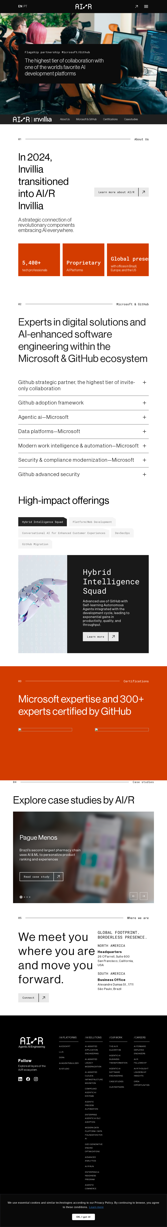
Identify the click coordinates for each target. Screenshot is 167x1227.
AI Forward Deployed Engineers (140, 1050)
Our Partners (116, 1087)
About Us (65, 119)
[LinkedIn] (20, 1079)
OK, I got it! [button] (83, 1217)
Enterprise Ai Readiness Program (92, 1175)
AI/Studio (64, 1069)
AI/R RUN (89, 1166)
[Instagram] (36, 1079)
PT (26, 6)
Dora (61, 1057)
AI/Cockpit (64, 1046)
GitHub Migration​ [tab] (35, 544)
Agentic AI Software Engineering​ (116, 1072)
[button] (21, 897)
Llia (61, 1052)
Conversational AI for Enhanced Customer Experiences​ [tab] (63, 533)
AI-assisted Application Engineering (92, 1050)
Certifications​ (110, 119)
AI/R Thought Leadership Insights (141, 1072)
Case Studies (116, 1081)
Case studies (131, 119)
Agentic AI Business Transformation (118, 1059)
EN (20, 6)
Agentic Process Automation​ (91, 1105)
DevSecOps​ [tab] (122, 533)
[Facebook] (28, 1079)
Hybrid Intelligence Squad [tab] (42, 521)
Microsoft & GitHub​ (86, 119)
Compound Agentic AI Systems (91, 1092)
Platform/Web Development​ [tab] (92, 521)
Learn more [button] (96, 1207)
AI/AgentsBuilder (68, 1063)
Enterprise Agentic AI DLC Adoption (92, 1118)
